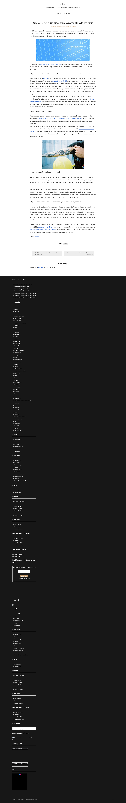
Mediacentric (18, 382)
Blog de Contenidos (19, 501)
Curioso (16, 332)
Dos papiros (17, 506)
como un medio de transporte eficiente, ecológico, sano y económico (59, 118)
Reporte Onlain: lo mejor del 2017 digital (25, 297)
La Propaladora (18, 508)
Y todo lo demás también (21, 481)
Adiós (16, 309)
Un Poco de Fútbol (19, 545)
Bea (15, 442)
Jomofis (16, 540)
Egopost (16, 348)
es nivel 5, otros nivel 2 (59, 81)
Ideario (16, 366)
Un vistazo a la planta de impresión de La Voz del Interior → (80, 253)
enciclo (66, 243)
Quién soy (59, 13)
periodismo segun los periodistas (23, 400)
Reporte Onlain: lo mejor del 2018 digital (25, 295)
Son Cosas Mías (18, 542)
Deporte (16, 334)
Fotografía (17, 355)
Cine (15, 327)
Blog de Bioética (18, 538)
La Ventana (17, 471)
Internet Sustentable (20, 371)
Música (16, 394)
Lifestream (17, 373)
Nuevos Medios (18, 446)
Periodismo (17, 398)
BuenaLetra (17, 320)
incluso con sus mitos (45, 227)
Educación (17, 346)
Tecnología (17, 421)
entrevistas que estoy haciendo (50, 64)
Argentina (17, 311)
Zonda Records (18, 529)
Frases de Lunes (18, 359)
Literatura (17, 378)
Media (16, 380)
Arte (15, 314)
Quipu (16, 448)
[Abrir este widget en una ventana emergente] (27, 763)
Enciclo (45, 78)
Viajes (16, 428)
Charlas (16, 325)
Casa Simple (17, 524)
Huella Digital (18, 469)
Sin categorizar (18, 419)
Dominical (17, 341)
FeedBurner (27, 578)
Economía (17, 343)
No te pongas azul (19, 474)
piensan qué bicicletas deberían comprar (43, 229)
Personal (16, 403)
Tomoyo (16, 478)
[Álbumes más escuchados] (20, 749)
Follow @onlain (16, 556)
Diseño (16, 339)
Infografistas (17, 492)
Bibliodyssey (17, 490)
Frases (16, 357)
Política (16, 405)
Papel (15, 396)
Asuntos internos (19, 316)
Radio (15, 412)
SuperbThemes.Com (31, 799)
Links (15, 375)
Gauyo (16, 467)
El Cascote (17, 444)
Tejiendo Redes (18, 515)
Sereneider (17, 451)
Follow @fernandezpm (18, 554)
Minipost (16, 391)
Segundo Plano (18, 510)
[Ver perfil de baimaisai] (23, 763)
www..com (19, 774)
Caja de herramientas (20, 323)
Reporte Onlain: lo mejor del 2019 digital (25, 293)
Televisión (17, 423)
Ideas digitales (18, 368)
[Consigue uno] (16, 763)
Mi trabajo (67, 13)
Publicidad (17, 410)
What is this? (19, 789)
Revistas (16, 414)
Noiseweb (17, 526)
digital (59, 26)
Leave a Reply (72, 26)
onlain (63, 4)
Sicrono (16, 513)
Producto (17, 407)
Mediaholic (17, 384)
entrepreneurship (19, 350)
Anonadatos (17, 439)
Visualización (17, 430)
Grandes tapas (18, 361)
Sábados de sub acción (20, 416)
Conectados (17, 460)
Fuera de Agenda (19, 465)
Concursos (17, 330)
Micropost (17, 389)
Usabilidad (17, 426)
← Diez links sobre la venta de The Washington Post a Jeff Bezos (45, 253)
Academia (17, 307)
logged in (41, 267)
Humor (16, 364)
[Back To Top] (113, 799)
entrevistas (64, 26)
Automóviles (17, 318)
